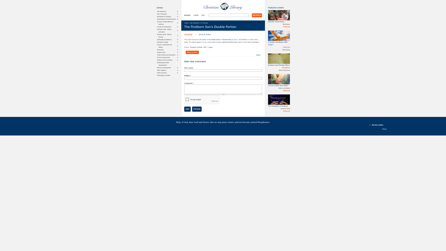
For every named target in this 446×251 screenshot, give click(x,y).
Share (258, 55)
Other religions (162, 70)
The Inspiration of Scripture (278, 106)
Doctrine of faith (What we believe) (165, 23)
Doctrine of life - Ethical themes (165, 36)
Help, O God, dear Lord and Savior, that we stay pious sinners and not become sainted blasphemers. (223, 122)
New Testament (162, 14)
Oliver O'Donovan (284, 70)
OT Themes (204, 23)
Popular (188, 34)
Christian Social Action (276, 22)
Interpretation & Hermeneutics (167, 19)
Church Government (164, 57)
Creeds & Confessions (164, 27)
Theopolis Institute (196, 47)
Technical (286, 67)
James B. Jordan (205, 34)
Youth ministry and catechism (166, 55)
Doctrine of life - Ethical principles (165, 31)
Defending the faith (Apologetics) (163, 64)
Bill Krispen (286, 24)
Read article (192, 52)
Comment (189, 83)
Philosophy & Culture (164, 75)
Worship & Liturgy (163, 42)
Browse (187, 15)
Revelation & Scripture (164, 16)
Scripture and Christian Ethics (279, 65)
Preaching (161, 50)
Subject (187, 75)
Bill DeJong (286, 50)
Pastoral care (162, 52)
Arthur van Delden (284, 88)
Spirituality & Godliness (165, 39)
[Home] (223, 6)
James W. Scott (285, 108)
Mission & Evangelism (164, 67)
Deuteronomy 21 (228, 39)
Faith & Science (162, 73)
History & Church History (165, 60)
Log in (196, 15)
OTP (203, 15)
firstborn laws (232, 42)
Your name (188, 68)
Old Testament (194, 23)
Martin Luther (377, 125)
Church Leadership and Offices (165, 46)
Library (186, 23)
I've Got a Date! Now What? (278, 85)
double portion (215, 39)
